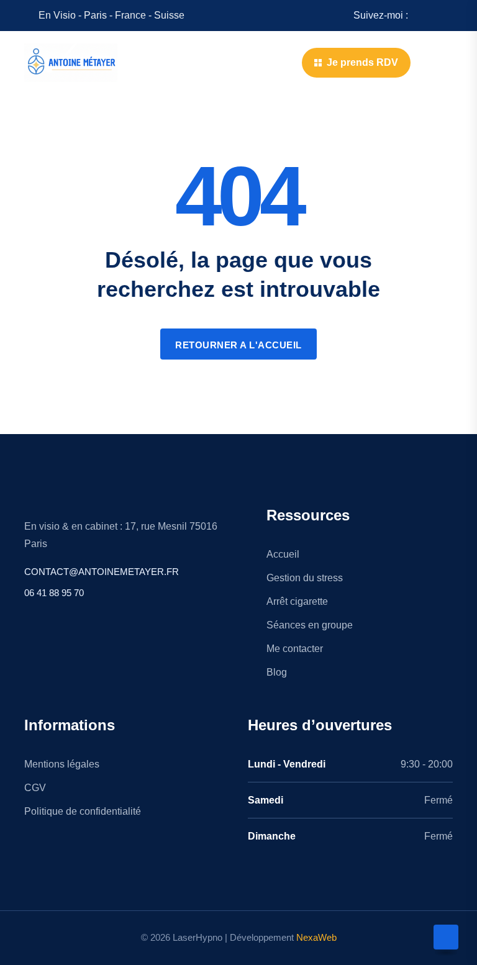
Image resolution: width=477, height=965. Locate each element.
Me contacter (294, 648)
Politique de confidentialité (82, 811)
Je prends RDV (362, 62)
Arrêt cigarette (297, 601)
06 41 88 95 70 (54, 592)
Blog (276, 672)
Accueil (282, 554)
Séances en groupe (309, 625)
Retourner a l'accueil (238, 345)
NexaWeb (316, 937)
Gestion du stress (304, 578)
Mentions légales (61, 764)
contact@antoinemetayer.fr (101, 571)
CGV (35, 787)
